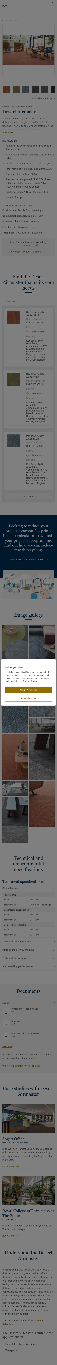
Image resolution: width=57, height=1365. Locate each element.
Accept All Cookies (28, 690)
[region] (28, 682)
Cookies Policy (29, 681)
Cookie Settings (28, 698)
